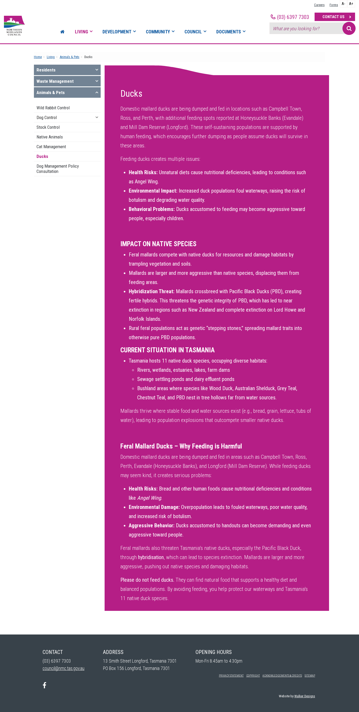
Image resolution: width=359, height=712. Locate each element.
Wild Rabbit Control (53, 107)
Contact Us (333, 16)
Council (193, 31)
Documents (228, 31)
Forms (334, 5)
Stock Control (48, 127)
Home (38, 57)
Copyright (253, 675)
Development (116, 31)
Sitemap (310, 675)
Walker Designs (304, 696)
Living (81, 31)
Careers (319, 5)
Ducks (42, 156)
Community (158, 31)
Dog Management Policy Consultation (58, 168)
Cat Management (51, 146)
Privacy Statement (231, 675)
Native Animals (50, 137)
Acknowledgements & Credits (282, 675)
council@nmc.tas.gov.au (63, 668)
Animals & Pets (69, 57)
